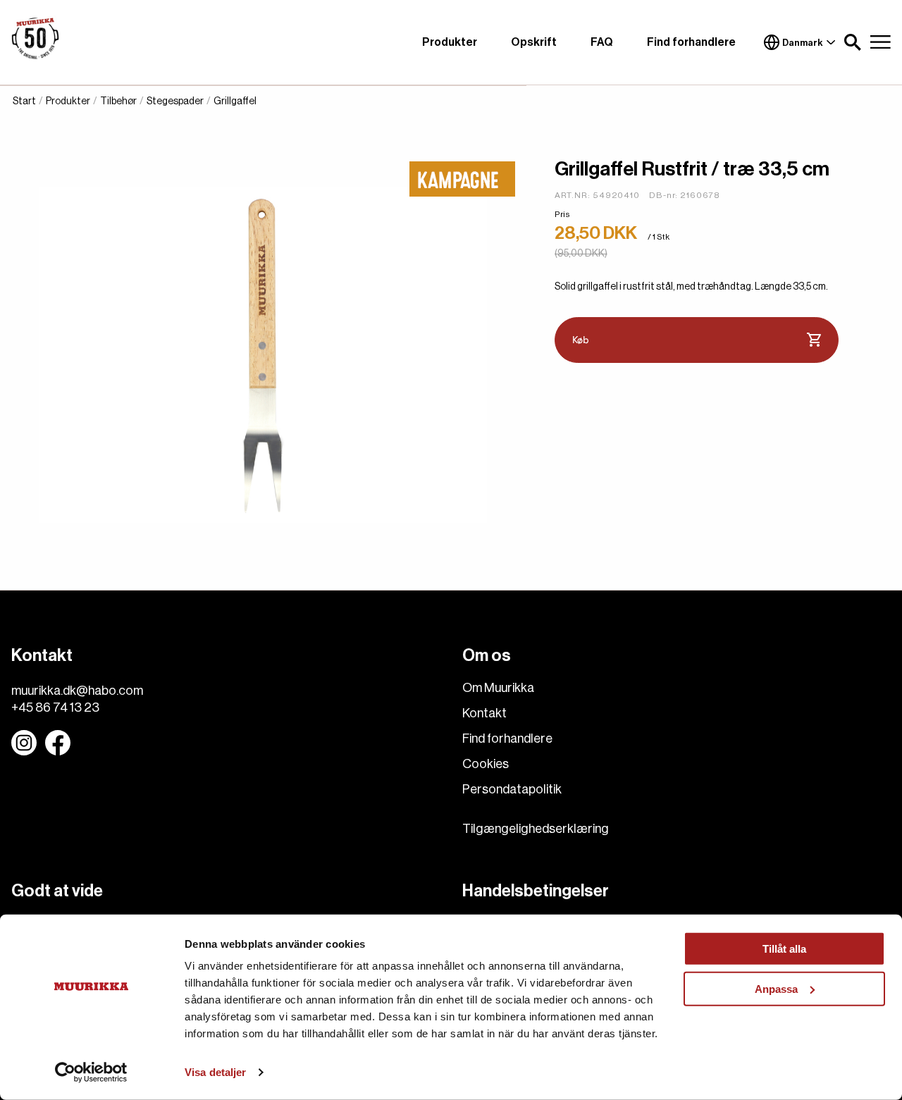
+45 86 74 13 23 (55, 707)
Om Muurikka (498, 687)
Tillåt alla (784, 949)
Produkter (449, 42)
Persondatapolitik (512, 789)
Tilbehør (118, 101)
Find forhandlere (691, 42)
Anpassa (776, 988)
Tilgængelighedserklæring (535, 828)
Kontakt (484, 713)
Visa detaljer (215, 1072)
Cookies (485, 764)
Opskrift (534, 42)
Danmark (802, 42)
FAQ (602, 42)
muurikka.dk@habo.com (77, 690)
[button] (852, 42)
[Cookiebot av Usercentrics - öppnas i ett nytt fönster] (91, 1072)
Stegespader (175, 101)
